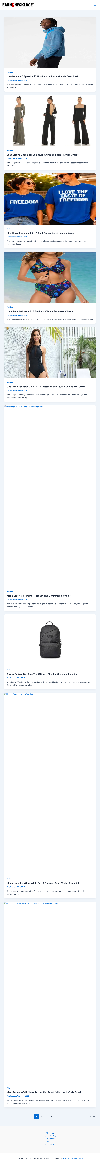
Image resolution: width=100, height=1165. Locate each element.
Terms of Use (50, 1139)
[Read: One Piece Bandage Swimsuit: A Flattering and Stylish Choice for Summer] (50, 352)
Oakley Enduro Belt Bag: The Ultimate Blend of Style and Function (42, 674)
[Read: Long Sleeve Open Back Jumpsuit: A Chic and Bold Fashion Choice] (50, 121)
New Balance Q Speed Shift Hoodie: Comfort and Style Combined (42, 76)
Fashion (10, 72)
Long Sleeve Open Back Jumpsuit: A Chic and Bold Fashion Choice (43, 154)
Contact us (50, 1145)
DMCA (50, 1142)
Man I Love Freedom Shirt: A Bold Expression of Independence (40, 233)
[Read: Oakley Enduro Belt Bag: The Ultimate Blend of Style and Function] (50, 640)
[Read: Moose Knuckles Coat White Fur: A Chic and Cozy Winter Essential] (50, 783)
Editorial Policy (50, 1136)
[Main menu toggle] (95, 4)
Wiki (8, 1088)
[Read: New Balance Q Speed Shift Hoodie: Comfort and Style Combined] (50, 42)
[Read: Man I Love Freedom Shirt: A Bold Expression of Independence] (50, 199)
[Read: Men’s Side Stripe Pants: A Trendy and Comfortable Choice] (50, 496)
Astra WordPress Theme (73, 1158)
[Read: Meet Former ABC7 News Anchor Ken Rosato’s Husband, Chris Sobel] (50, 993)
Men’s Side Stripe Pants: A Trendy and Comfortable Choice (39, 595)
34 (51, 1116)
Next (91, 1116)
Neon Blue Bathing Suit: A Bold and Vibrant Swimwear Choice (40, 311)
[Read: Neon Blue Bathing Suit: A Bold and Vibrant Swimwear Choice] (50, 277)
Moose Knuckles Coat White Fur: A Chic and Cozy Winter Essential (43, 883)
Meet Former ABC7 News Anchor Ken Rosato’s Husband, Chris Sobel (44, 1092)
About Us (50, 1133)
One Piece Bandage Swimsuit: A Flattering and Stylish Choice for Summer (46, 386)
